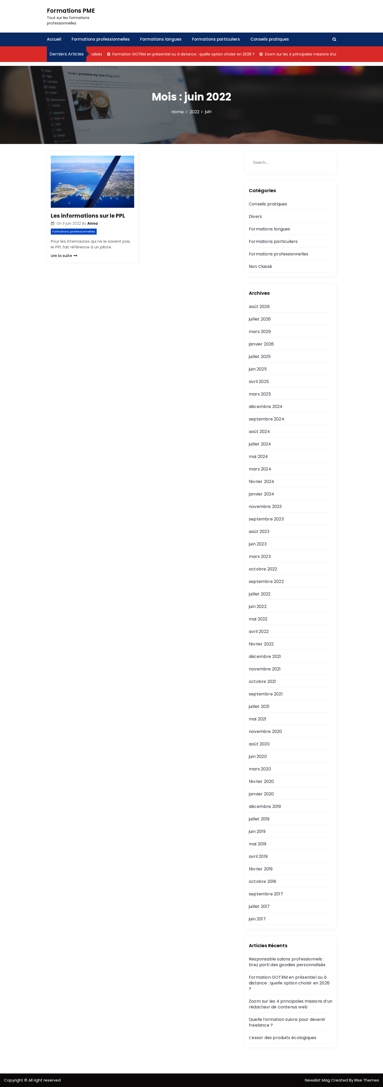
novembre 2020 (265, 731)
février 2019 (261, 869)
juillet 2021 (259, 706)
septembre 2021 (266, 694)
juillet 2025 (260, 357)
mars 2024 (260, 469)
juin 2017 (257, 919)
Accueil (54, 39)
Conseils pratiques (269, 39)
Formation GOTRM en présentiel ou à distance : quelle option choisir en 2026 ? (167, 54)
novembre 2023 (265, 507)
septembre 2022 (266, 582)
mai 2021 (258, 719)
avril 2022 (259, 631)
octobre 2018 (262, 881)
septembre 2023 (266, 519)
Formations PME (71, 11)
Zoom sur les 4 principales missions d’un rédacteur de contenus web (311, 54)
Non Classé (260, 266)
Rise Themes (366, 1080)
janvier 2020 (261, 794)
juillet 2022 (259, 594)
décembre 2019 (265, 806)
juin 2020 (258, 756)
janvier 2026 (261, 344)
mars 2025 (260, 394)
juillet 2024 (260, 444)
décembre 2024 (266, 407)
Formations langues (161, 39)
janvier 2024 (261, 494)
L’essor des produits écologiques (282, 1038)
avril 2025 (259, 382)
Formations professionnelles (101, 39)
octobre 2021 (262, 681)
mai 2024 (258, 457)
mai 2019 (258, 844)
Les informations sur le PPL (88, 215)
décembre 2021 (265, 656)
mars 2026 (260, 332)
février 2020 (261, 781)
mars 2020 (260, 769)
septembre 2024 (266, 419)
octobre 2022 (263, 569)
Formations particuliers (216, 39)
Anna (92, 223)
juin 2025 (258, 369)
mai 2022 (258, 619)
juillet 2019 (259, 819)
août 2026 (259, 307)
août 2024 (259, 432)
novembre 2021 (265, 669)
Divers (255, 216)
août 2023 (259, 532)
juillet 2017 (259, 906)
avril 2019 (258, 856)
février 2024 (261, 482)
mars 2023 (260, 557)
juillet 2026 (260, 319)
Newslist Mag (318, 1080)
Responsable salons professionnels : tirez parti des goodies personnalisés (287, 962)
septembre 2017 (266, 894)
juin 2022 (258, 607)
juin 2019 (257, 831)
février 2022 (261, 644)
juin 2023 (258, 544)
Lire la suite (61, 255)
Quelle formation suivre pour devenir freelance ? (287, 1022)
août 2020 (259, 744)
